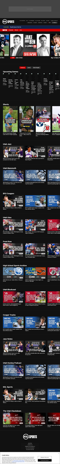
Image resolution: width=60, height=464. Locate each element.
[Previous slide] (2, 45)
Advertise (30, 443)
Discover (47, 20)
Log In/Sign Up (55, 20)
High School (40, 22)
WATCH (4, 30)
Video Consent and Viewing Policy (18, 461)
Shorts (16, 30)
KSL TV (27, 20)
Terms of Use (16, 460)
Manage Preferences (45, 457)
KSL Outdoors (37, 20)
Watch (50, 22)
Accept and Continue (45, 460)
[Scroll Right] (57, 84)
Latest (29, 67)
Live (21, 30)
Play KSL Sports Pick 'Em (15, 27)
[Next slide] (57, 45)
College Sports (30, 22)
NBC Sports (43, 20)
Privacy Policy (21, 460)
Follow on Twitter (30, 449)
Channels (11, 30)
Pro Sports (35, 22)
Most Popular (36, 67)
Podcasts (45, 22)
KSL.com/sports (22, 20)
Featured (23, 67)
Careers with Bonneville (30, 446)
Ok (58, 453)
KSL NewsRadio (31, 20)
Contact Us (30, 444)
